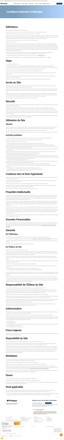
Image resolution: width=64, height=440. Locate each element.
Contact (40, 3)
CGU (34, 426)
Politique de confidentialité (50, 426)
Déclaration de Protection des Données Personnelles (42, 238)
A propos (36, 3)
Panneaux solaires (17, 3)
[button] (17, 4)
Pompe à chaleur (24, 3)
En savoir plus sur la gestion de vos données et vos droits (39, 406)
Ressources (31, 3)
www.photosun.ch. (41, 55)
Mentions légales (22, 426)
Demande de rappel (45, 3)
